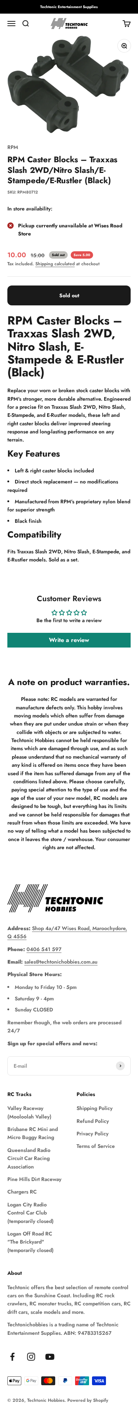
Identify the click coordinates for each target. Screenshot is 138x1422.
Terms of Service (96, 1146)
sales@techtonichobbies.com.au (61, 961)
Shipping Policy (95, 1108)
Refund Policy (93, 1121)
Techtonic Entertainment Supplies (69, 7)
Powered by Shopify (87, 1400)
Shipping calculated (55, 263)
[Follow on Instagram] (31, 1357)
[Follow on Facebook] (12, 1357)
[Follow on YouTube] (50, 1357)
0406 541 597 (43, 949)
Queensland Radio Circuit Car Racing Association (28, 1158)
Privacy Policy (93, 1133)
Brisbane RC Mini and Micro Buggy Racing (32, 1133)
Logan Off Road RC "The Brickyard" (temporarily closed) (30, 1242)
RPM (12, 147)
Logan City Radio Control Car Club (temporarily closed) (30, 1213)
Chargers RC (22, 1191)
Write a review (69, 640)
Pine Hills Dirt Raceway (34, 1179)
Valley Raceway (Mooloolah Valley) (29, 1112)
